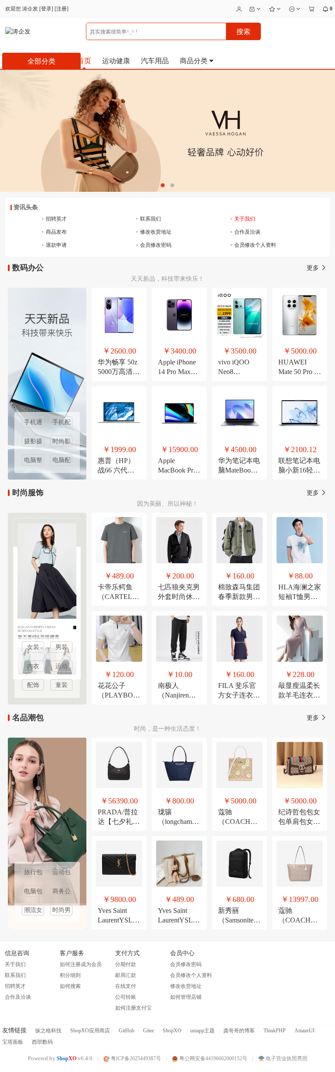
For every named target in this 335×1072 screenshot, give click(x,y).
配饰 (33, 685)
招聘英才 (54, 219)
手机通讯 (33, 423)
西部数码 (42, 1042)
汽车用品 (155, 61)
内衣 (33, 666)
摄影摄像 (33, 442)
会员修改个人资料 (253, 245)
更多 (314, 268)
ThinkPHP (274, 1031)
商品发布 (54, 232)
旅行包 (33, 872)
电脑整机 (33, 461)
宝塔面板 (12, 1042)
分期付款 (125, 964)
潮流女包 (33, 911)
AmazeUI (304, 1031)
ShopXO (172, 1031)
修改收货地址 (153, 232)
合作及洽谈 (245, 232)
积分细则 (70, 975)
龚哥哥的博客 (239, 1031)
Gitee (148, 1031)
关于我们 (242, 219)
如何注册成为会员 (81, 964)
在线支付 (125, 986)
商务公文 (61, 892)
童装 (61, 685)
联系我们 (148, 219)
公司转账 (125, 997)
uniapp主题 (202, 1031)
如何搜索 (70, 986)
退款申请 (54, 245)
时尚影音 (61, 442)
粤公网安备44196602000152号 (212, 1058)
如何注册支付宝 (133, 1008)
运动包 (61, 872)
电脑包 (33, 891)
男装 (61, 647)
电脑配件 (61, 461)
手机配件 (61, 423)
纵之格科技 (48, 1031)
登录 (46, 9)
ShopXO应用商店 (90, 1031)
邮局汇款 (125, 975)
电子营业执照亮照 (286, 1058)
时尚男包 (61, 911)
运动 (61, 666)
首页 (84, 61)
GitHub (126, 1031)
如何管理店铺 (186, 997)
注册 (61, 9)
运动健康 (116, 61)
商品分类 (194, 61)
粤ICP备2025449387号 (135, 1058)
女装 (33, 647)
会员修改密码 (153, 245)
